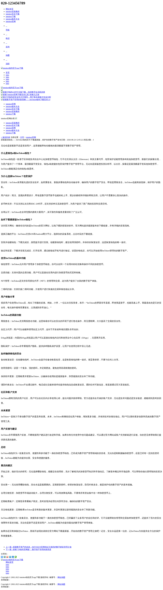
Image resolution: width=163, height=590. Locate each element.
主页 (22, 137)
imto (7, 75)
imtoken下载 (11, 16)
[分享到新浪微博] (7, 557)
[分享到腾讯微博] (10, 557)
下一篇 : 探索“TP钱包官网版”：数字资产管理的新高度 (28, 549)
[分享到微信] (16, 557)
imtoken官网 (11, 21)
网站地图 (61, 577)
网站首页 (9, 9)
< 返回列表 (5, 137)
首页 (8, 73)
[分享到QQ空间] (5, 557)
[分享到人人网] (13, 557)
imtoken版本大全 (12, 19)
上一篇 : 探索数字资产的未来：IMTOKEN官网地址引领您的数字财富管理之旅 (38, 547)
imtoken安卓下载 (12, 14)
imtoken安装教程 (12, 11)
